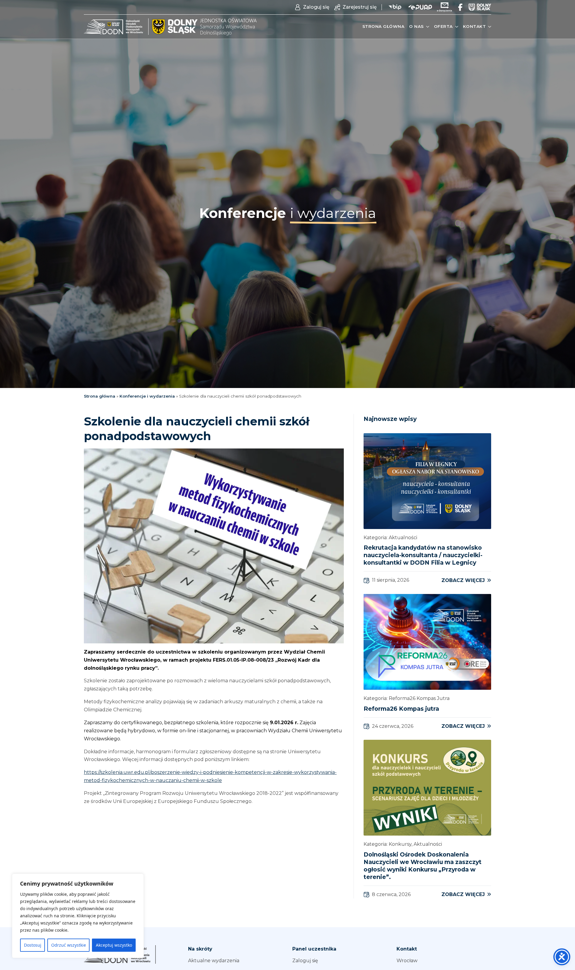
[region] (78, 916)
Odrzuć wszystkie (68, 945)
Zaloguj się (305, 960)
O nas (416, 26)
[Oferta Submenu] (455, 27)
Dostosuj (32, 945)
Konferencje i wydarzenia (147, 396)
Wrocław (407, 960)
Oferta (443, 26)
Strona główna (383, 26)
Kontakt (474, 26)
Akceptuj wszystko (114, 945)
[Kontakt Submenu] (488, 27)
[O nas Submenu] (426, 27)
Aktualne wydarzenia (213, 960)
